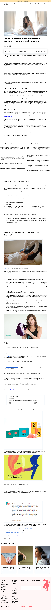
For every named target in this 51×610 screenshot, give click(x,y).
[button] (39, 588)
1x (36, 51)
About (3, 580)
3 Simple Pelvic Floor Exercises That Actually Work (25, 568)
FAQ (2, 582)
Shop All (37, 3)
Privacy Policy (14, 584)
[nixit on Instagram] (8, 606)
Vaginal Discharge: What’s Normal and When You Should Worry (42, 568)
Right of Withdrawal (4, 597)
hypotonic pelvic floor (8, 116)
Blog (2, 595)
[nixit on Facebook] (1, 606)
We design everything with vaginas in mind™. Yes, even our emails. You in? (30, 582)
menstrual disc (16, 535)
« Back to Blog (7, 538)
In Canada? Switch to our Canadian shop (16, 600)
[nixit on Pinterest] (6, 606)
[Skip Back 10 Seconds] (39, 51)
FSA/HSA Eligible (3, 586)
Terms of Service (14, 580)
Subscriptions (5, 584)
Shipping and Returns (16, 589)
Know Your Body (7, 45)
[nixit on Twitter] (4, 606)
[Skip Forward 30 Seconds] (41, 51)
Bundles (32, 3)
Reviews (3, 600)
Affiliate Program (3, 590)
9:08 (45, 51)
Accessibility (15, 587)
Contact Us (4, 602)
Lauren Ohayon (13, 389)
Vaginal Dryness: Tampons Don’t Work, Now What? (9, 568)
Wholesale (4, 593)
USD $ (45, 3)
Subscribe (35, 588)
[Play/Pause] (5, 51)
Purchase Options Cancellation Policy (15, 594)
